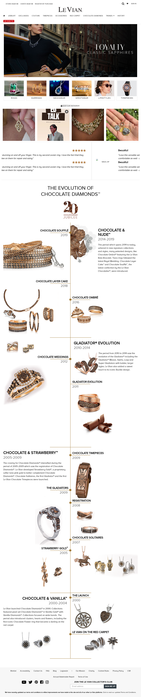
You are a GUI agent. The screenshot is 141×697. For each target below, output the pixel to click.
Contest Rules (103, 671)
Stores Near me (11, 4)
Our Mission (80, 671)
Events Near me (26, 4)
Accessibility (25, 671)
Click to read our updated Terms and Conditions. (119, 692)
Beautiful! (33, 150)
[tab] (14, 90)
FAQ (47, 671)
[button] (7, 48)
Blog (55, 671)
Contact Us (38, 671)
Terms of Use (83, 677)
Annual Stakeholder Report (63, 677)
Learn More (19, 125)
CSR (129, 671)
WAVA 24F (15, 162)
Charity (91, 671)
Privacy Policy (118, 671)
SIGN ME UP (110, 686)
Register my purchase (44, 4)
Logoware (64, 671)
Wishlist (13, 671)
